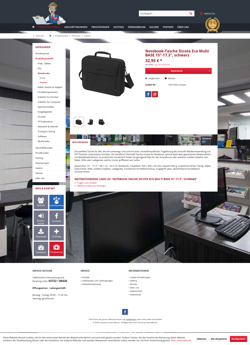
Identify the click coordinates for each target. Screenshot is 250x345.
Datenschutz (136, 291)
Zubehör (43, 82)
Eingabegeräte (44, 111)
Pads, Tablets (44, 63)
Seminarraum (42, 163)
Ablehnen (201, 338)
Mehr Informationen (181, 340)
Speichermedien (45, 106)
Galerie (39, 168)
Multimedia (43, 141)
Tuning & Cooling (46, 131)
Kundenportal (42, 53)
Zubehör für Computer (48, 101)
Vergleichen (154, 78)
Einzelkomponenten (47, 92)
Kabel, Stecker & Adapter (49, 87)
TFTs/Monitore (45, 121)
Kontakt (85, 277)
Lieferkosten (131, 319)
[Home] (33, 27)
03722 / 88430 (58, 281)
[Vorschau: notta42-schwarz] (79, 122)
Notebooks (43, 73)
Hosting (39, 157)
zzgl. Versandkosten (162, 64)
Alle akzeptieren (219, 338)
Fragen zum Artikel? (87, 182)
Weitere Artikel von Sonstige (91, 185)
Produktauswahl (44, 58)
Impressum (135, 294)
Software (42, 136)
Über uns (40, 178)
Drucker (41, 116)
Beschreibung (80, 142)
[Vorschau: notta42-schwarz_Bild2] (90, 122)
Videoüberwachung (91, 284)
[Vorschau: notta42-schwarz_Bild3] (102, 122)
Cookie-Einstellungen (140, 277)
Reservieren (177, 70)
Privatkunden (42, 152)
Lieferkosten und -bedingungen (97, 280)
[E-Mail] (155, 94)
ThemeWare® (151, 322)
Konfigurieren (238, 338)
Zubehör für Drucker (47, 97)
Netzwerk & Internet (47, 126)
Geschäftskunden (44, 147)
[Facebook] (148, 94)
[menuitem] (208, 13)
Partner (39, 173)
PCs (39, 68)
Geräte (42, 78)
